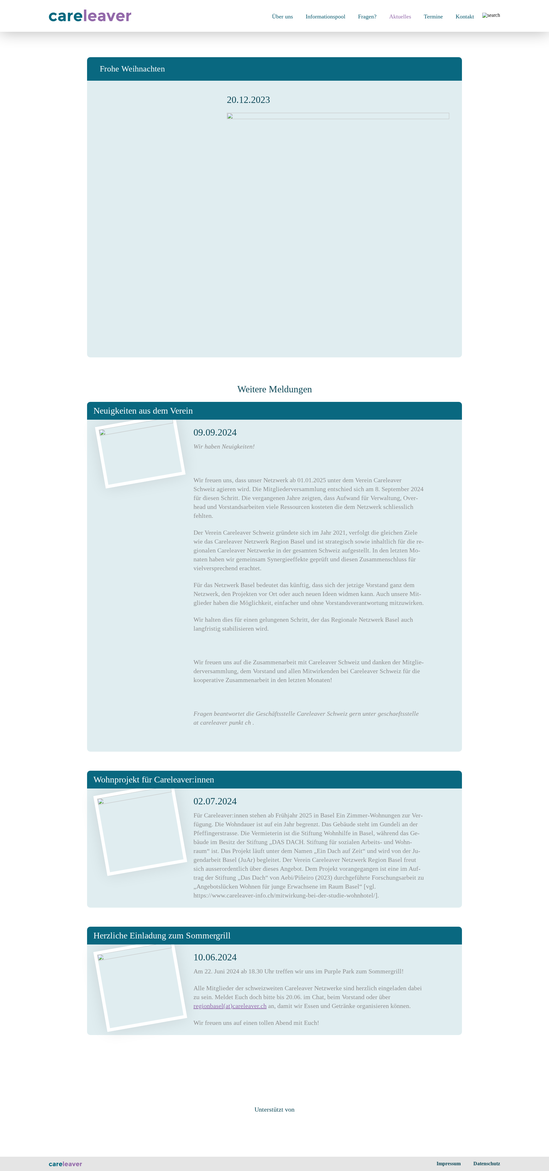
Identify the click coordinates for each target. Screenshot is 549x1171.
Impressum (449, 1163)
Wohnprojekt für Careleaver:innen (153, 779)
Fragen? (367, 16)
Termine (433, 16)
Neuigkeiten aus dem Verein (143, 411)
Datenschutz (486, 1163)
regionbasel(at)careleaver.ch (230, 1005)
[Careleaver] (90, 19)
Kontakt (465, 16)
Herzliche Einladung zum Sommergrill (162, 935)
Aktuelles (400, 16)
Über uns (282, 16)
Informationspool (325, 16)
